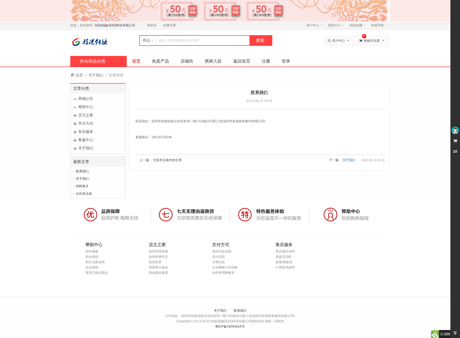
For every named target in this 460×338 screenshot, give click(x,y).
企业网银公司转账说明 (225, 268)
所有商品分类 (92, 61)
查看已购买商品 (96, 273)
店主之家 (85, 115)
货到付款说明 (221, 251)
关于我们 (95, 75)
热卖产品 (160, 61)
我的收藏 (356, 25)
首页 (136, 61)
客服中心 (85, 140)
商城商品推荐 (158, 273)
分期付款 (218, 262)
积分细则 (91, 257)
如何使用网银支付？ (223, 273)
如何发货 (155, 262)
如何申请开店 (158, 257)
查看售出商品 (158, 267)
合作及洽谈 (84, 194)
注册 (266, 61)
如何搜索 (91, 251)
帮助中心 (85, 107)
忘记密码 (91, 267)
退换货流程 (283, 257)
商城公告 (85, 98)
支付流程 (218, 257)
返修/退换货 (284, 262)
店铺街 (186, 61)
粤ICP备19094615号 (230, 326)
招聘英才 (82, 186)
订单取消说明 (285, 267)
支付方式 (85, 123)
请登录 (152, 25)
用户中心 (312, 25)
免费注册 (169, 25)
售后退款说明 (285, 251)
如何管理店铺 (158, 251)
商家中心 (334, 25)
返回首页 (241, 61)
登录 (286, 61)
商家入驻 (213, 61)
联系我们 (82, 171)
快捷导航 (377, 25)
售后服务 (85, 131)
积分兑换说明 (95, 262)
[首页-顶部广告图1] (230, 10)
